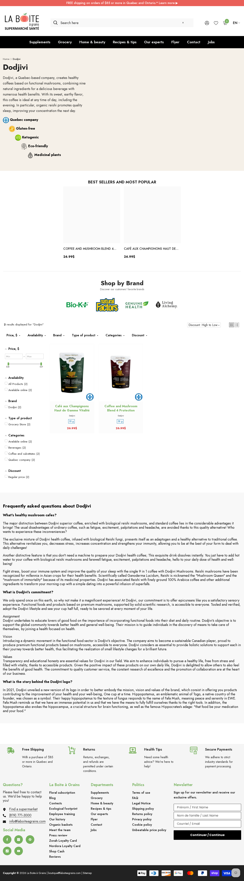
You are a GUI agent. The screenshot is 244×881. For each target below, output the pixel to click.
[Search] (122, 22)
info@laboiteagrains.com (27, 821)
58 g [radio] (120, 421)
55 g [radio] (71, 421)
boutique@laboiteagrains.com (64, 873)
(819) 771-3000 (20, 815)
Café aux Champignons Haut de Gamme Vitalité (150, 249)
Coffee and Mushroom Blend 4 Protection (88, 249)
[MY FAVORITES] (216, 23)
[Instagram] (18, 839)
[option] (91, 223)
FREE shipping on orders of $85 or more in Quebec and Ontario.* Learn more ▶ (122, 3)
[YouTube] (18, 851)
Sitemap (87, 873)
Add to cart (72, 376)
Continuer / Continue (207, 835)
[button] (183, 22)
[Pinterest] (30, 839)
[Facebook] (7, 839)
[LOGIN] (207, 23)
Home (6, 59)
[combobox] (125, 22)
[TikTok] (7, 851)
